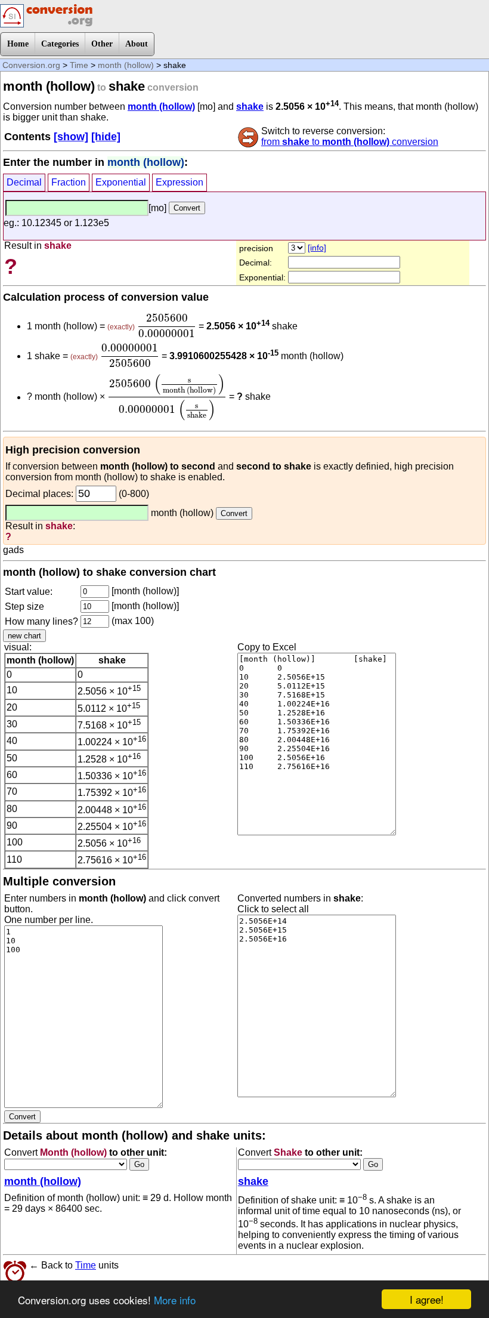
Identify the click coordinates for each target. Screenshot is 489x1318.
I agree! (427, 1299)
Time (79, 65)
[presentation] (166, 325)
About (136, 43)
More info (175, 1299)
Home (18, 43)
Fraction (68, 182)
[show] (71, 137)
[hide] (105, 137)
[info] (317, 247)
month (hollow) (126, 65)
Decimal (24, 182)
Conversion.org (31, 65)
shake (250, 106)
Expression (179, 182)
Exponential (120, 182)
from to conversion (349, 142)
